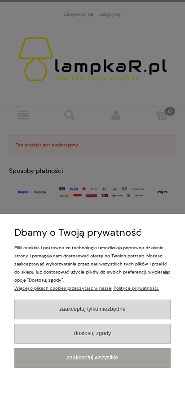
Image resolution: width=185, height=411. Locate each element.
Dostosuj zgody (92, 333)
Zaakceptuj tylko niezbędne (92, 309)
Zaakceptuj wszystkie (92, 357)
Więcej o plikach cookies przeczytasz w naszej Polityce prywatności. (86, 288)
